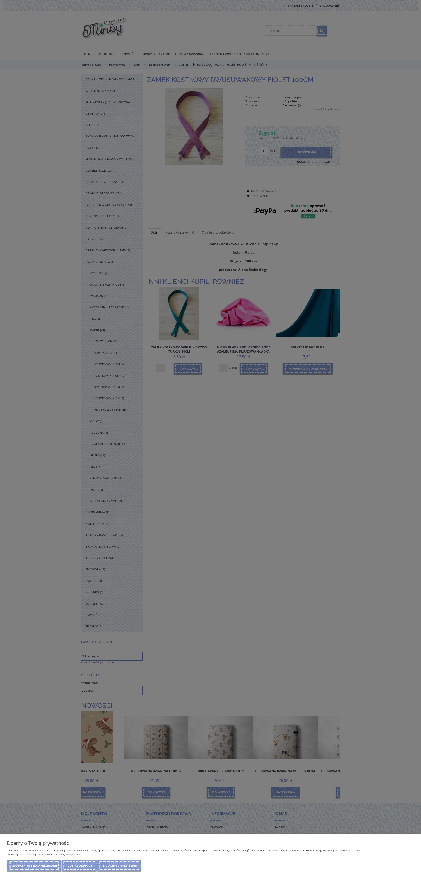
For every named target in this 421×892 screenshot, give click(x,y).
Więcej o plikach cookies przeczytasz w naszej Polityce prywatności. (45, 854)
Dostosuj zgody (79, 865)
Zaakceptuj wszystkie (120, 865)
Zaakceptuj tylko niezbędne (34, 865)
